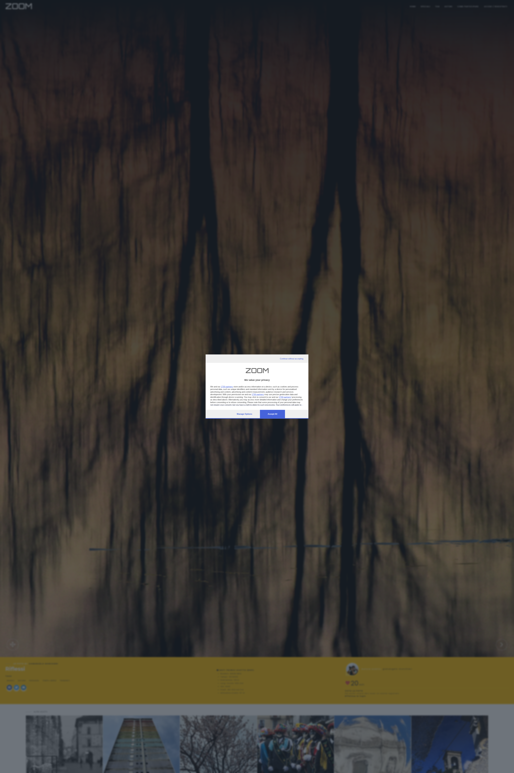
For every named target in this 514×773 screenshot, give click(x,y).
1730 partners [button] (227, 386)
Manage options (244, 414)
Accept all (272, 414)
